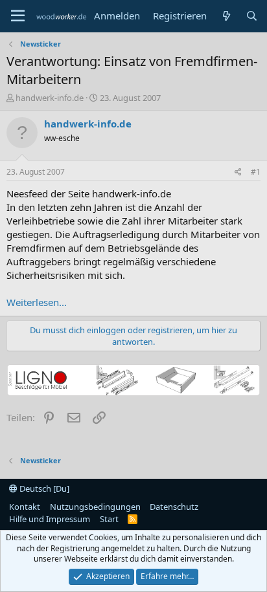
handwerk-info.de (50, 98)
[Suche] (251, 16)
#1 (256, 171)
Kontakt (24, 506)
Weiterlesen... (36, 302)
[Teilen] (238, 172)
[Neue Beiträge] (225, 16)
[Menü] (18, 16)
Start (109, 519)
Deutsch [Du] (43, 488)
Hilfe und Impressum (49, 519)
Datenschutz (174, 506)
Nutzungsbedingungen (95, 506)
